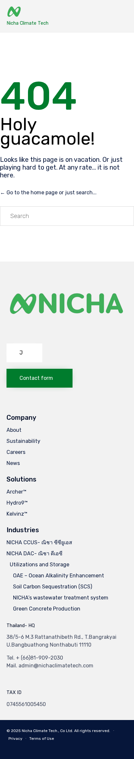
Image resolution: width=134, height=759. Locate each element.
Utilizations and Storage (39, 564)
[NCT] (27, 12)
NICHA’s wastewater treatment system (60, 598)
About (14, 430)
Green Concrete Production (46, 609)
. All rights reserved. (91, 730)
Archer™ (16, 492)
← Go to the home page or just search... (48, 192)
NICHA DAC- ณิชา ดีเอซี (34, 553)
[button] (24, 352)
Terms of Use (41, 738)
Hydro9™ (17, 503)
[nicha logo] (67, 335)
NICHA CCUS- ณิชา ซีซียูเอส (39, 542)
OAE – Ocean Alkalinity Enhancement (58, 575)
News (13, 463)
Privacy (15, 738)
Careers (16, 452)
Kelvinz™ (17, 514)
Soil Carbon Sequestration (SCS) (52, 587)
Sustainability (23, 441)
